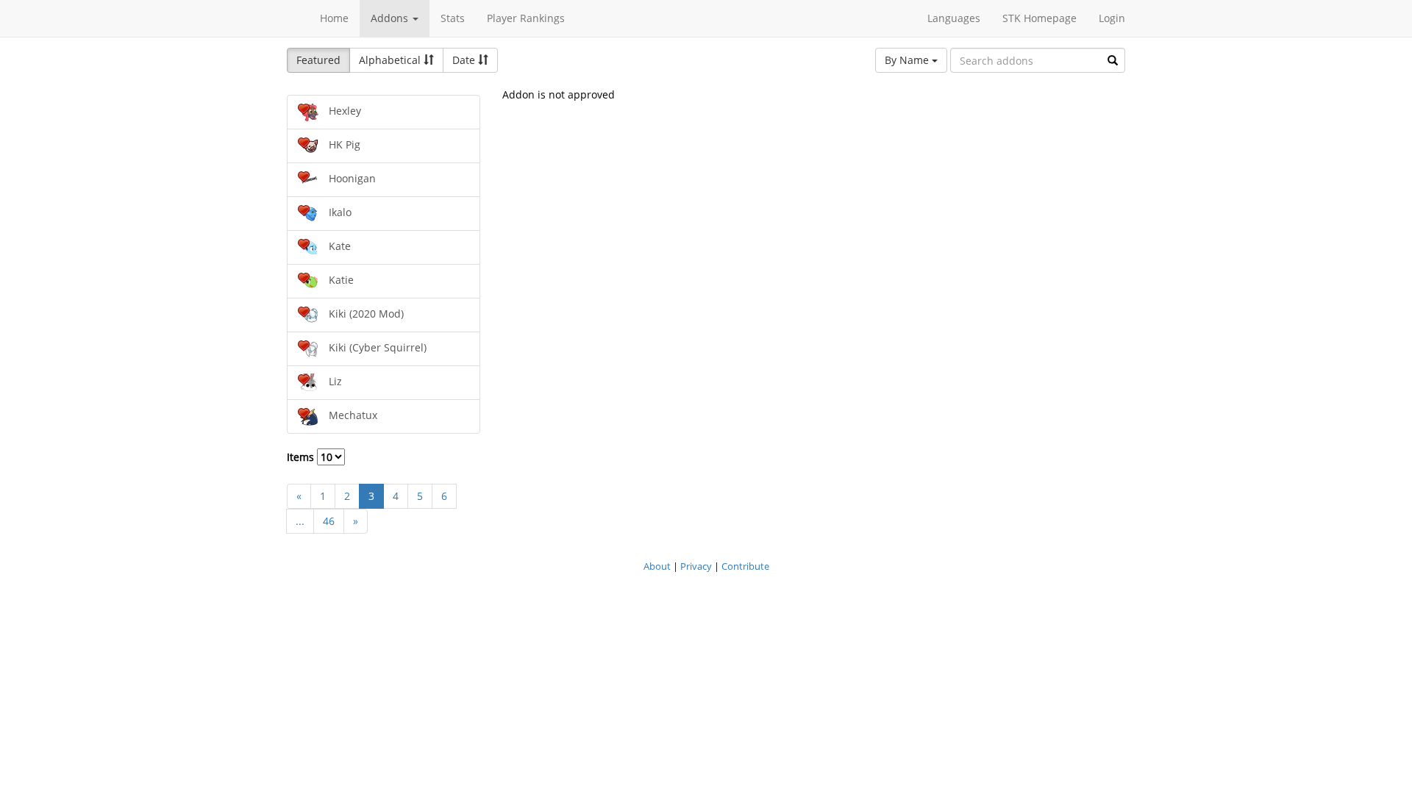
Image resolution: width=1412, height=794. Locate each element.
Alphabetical (391, 60)
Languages (953, 18)
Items (302, 457)
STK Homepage (1039, 18)
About (657, 566)
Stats (453, 18)
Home (334, 18)
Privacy (696, 566)
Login (1112, 18)
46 (329, 521)
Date (465, 60)
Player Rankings (526, 18)
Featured (318, 60)
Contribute (745, 566)
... (300, 521)
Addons (391, 18)
